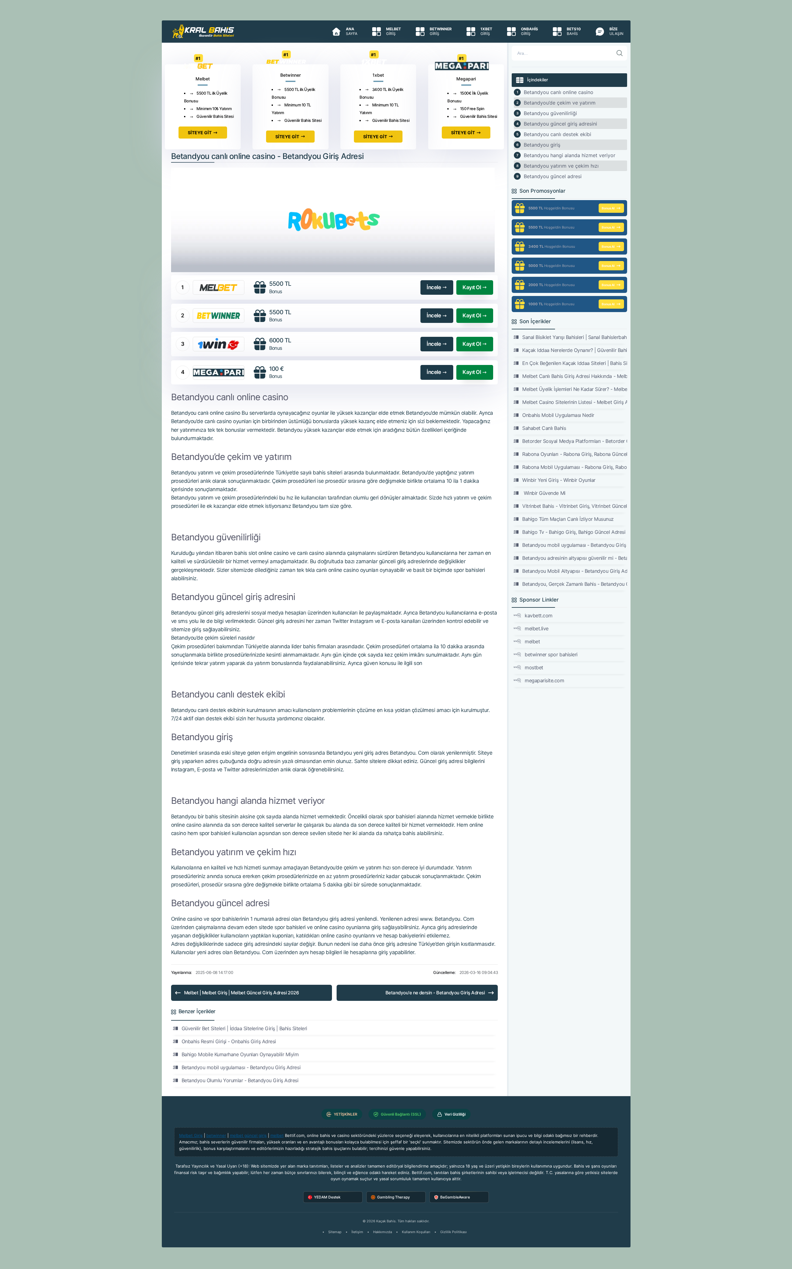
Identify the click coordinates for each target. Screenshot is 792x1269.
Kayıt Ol (472, 287)
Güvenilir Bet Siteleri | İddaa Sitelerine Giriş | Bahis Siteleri (244, 1028)
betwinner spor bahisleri (551, 654)
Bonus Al (608, 208)
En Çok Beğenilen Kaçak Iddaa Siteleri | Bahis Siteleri (574, 363)
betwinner (216, 1135)
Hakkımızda (382, 1232)
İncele (434, 287)
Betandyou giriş (542, 145)
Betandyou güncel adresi (553, 176)
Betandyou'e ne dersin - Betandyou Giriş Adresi (435, 993)
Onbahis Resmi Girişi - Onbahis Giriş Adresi (229, 1041)
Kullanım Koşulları (416, 1232)
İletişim (357, 1232)
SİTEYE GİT (200, 132)
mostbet (534, 667)
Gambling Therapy (393, 1197)
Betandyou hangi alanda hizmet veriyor (569, 155)
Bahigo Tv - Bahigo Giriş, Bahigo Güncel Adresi (573, 532)
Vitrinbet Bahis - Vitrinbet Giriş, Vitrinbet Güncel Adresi (574, 506)
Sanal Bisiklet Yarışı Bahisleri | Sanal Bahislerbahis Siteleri (574, 337)
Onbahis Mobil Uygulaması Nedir (558, 415)
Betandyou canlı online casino (558, 92)
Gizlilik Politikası (453, 1232)
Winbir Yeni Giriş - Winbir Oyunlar (559, 480)
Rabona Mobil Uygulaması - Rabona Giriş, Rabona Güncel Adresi (574, 467)
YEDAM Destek (327, 1197)
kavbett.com (539, 615)
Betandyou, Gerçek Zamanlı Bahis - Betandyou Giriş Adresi (574, 584)
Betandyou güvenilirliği (550, 113)
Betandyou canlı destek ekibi (557, 134)
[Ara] (619, 53)
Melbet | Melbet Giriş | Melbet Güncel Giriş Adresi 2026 (241, 993)
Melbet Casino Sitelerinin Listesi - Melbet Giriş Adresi (574, 402)
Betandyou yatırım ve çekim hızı (561, 166)
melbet (532, 641)
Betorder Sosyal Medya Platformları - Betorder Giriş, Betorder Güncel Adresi (574, 441)
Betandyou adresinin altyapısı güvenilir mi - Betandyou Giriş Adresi (574, 558)
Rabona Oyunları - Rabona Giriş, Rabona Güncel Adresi (574, 454)
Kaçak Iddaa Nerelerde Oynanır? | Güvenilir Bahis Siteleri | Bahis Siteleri (574, 350)
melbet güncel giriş (248, 1135)
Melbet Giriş (191, 1135)
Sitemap (335, 1232)
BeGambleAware (455, 1197)
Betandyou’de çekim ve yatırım (560, 103)
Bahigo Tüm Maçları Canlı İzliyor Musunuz (568, 519)
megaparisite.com (544, 680)
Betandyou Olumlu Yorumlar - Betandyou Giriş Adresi (240, 1080)
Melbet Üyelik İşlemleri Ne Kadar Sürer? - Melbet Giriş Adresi (574, 389)
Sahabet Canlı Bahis (544, 428)
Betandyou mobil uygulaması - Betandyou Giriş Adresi (241, 1067)
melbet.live (537, 628)
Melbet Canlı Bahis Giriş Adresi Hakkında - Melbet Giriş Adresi (574, 376)
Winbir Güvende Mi (543, 493)
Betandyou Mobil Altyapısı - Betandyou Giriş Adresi (574, 571)
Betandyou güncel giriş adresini (560, 124)
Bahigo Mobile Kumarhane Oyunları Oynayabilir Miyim (240, 1054)
